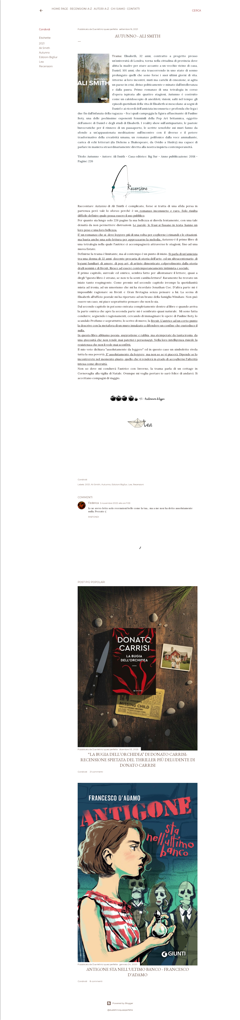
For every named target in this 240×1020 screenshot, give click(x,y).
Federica (93, 503)
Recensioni (46, 66)
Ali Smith (44, 48)
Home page (60, 8)
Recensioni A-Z (81, 8)
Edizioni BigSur (48, 57)
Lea (41, 61)
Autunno (44, 52)
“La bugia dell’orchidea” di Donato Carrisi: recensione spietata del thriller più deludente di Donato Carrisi (137, 760)
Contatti (133, 8)
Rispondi (93, 516)
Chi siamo (118, 8)
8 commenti (96, 981)
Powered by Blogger (122, 1003)
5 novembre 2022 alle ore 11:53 (115, 503)
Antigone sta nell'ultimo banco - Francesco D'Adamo (137, 972)
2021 (42, 43)
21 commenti (96, 771)
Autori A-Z (101, 8)
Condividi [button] (44, 29)
